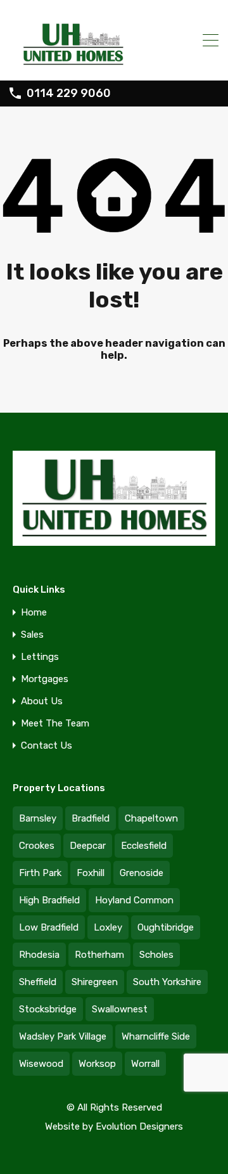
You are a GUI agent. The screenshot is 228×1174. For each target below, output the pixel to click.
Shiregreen (95, 982)
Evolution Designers (139, 1126)
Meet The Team (55, 723)
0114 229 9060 (69, 93)
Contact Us (46, 746)
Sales (32, 635)
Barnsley (37, 818)
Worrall (145, 1063)
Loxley (108, 927)
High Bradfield (49, 900)
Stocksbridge (48, 1009)
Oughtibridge (165, 927)
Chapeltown (151, 818)
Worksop (97, 1063)
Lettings (40, 657)
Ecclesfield (144, 845)
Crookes (36, 845)
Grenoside (141, 873)
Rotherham (99, 954)
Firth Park (40, 873)
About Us (42, 701)
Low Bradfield (49, 927)
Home (34, 612)
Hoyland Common (134, 900)
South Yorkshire (167, 982)
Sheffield (37, 982)
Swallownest (120, 1009)
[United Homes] (114, 40)
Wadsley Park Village (62, 1036)
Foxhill (90, 873)
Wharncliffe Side (156, 1036)
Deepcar (88, 845)
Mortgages (44, 679)
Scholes (156, 954)
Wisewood (41, 1063)
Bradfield (91, 818)
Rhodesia (39, 954)
